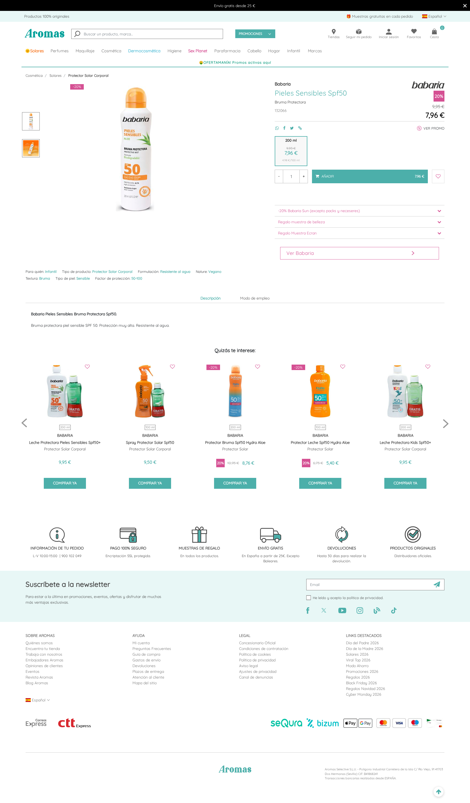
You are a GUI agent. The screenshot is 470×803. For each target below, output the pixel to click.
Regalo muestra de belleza (301, 221)
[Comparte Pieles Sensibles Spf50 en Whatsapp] (275, 128)
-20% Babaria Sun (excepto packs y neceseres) (319, 210)
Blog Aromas (37, 682)
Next (446, 423)
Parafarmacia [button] (227, 50)
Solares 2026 (357, 654)
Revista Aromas (39, 677)
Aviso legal (248, 665)
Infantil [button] (293, 50)
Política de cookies (255, 654)
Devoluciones (144, 665)
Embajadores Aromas (44, 660)
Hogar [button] (274, 50)
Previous (24, 423)
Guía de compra (146, 654)
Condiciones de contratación (263, 648)
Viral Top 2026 (358, 660)
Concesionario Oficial (257, 642)
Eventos (32, 671)
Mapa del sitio (144, 682)
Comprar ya (65, 483)
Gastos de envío (146, 660)
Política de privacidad (257, 660)
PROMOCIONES (250, 34)
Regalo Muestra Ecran (297, 233)
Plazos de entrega (148, 671)
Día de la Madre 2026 (364, 648)
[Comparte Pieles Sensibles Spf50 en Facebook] (282, 128)
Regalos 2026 (358, 677)
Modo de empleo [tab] (255, 298)
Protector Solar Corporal (88, 75)
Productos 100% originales (46, 16)
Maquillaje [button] (85, 50)
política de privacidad (365, 598)
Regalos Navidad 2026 (365, 688)
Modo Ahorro (357, 665)
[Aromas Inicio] (44, 36)
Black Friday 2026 (361, 682)
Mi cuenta (141, 642)
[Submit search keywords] (77, 34)
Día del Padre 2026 (362, 642)
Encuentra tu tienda (43, 648)
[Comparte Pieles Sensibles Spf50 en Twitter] (290, 128)
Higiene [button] (174, 50)
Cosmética (34, 75)
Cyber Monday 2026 (363, 694)
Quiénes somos (39, 642)
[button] (198, 50)
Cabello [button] (254, 50)
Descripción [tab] (210, 298)
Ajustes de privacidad (257, 671)
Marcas (315, 50)
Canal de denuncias (256, 677)
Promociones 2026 (362, 671)
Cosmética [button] (111, 50)
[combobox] (147, 34)
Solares (55, 75)
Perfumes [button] (60, 50)
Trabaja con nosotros (44, 654)
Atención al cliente (148, 677)
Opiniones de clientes (44, 665)
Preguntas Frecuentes (151, 648)
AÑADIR (372, 174)
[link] (34, 50)
